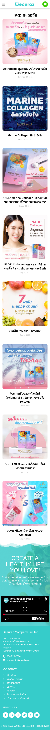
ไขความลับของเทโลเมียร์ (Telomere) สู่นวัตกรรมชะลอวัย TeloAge (25, 397)
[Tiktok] (24, 715)
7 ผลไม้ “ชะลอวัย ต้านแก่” (25, 331)
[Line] (12, 715)
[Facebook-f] (5, 715)
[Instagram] (18, 715)
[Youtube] (37, 715)
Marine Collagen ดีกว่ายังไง (25, 135)
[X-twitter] (30, 715)
